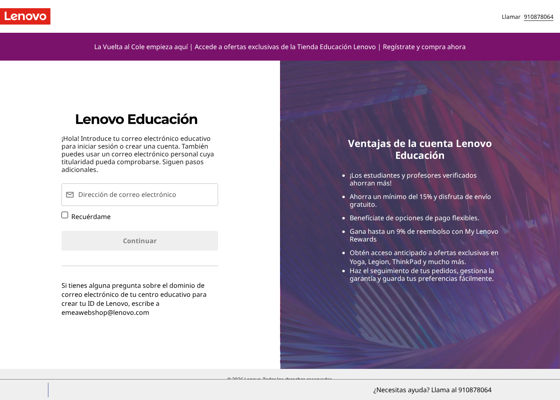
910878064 (538, 16)
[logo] (25, 16)
